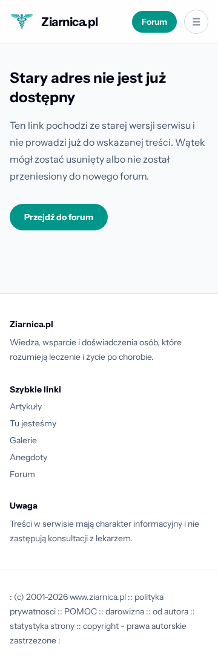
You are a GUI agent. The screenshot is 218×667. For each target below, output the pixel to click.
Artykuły (26, 406)
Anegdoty (28, 457)
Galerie (23, 440)
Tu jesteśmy (33, 423)
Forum (154, 21)
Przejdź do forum (58, 217)
